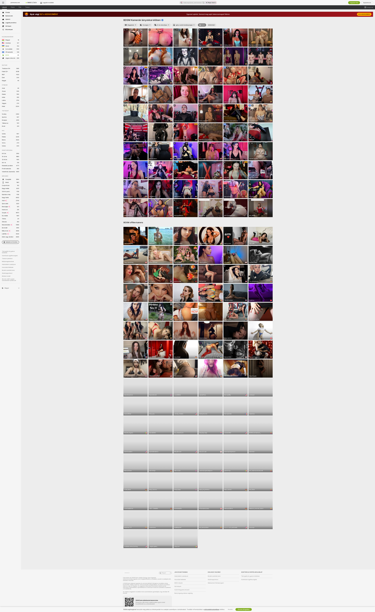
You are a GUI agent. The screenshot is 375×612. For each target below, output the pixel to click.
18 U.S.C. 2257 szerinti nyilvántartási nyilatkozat (9, 279)
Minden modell (6, 276)
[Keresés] (203, 2)
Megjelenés (131, 25)
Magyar (164, 573)
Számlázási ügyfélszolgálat (10, 255)
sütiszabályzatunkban (211, 609)
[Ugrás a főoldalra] (15, 2)
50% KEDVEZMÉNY (364, 14)
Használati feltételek (7, 267)
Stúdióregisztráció (7, 273)
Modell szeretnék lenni (8, 270)
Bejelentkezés (367, 2)
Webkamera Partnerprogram (216, 583)
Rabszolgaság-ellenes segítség (183, 593)
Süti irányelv (177, 586)
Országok (146, 25)
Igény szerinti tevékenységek (184, 25)
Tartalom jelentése (7, 258)
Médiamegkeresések (8, 261)
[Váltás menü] (3, 2)
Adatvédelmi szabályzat (9, 264)
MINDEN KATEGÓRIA (11, 242)
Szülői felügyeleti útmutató (181, 590)
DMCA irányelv (178, 583)
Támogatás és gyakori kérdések (8, 252)
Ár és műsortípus (162, 25)
